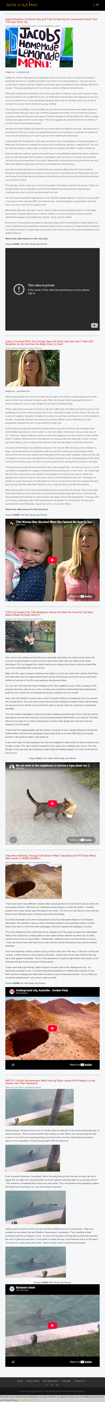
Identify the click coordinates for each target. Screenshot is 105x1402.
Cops (7, 26)
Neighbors (49, 26)
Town (28, 862)
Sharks (38, 1087)
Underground (38, 862)
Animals (8, 619)
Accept (21, 1400)
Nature (22, 1087)
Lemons (40, 26)
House (13, 862)
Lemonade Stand (28, 26)
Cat (14, 619)
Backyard (9, 1087)
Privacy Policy (32, 1381)
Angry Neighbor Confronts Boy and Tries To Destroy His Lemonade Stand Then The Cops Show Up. (51, 20)
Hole (7, 862)
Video (57, 26)
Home (20, 1381)
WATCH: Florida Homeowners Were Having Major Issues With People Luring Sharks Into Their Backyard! (50, 1082)
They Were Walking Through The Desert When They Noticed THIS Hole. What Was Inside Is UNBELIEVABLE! (50, 857)
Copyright (66, 1381)
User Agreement (50, 1381)
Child (7, 348)
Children (14, 348)
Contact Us (79, 1381)
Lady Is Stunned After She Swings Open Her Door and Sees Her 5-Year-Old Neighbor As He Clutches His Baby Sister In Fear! (49, 343)
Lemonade (15, 26)
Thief (35, 619)
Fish (16, 1087)
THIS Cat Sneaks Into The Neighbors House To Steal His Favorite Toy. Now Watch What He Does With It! (49, 613)
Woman (38, 348)
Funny (19, 619)
